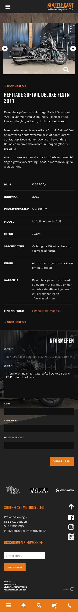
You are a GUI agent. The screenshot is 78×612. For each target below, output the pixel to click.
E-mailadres (11, 420)
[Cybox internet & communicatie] (72, 589)
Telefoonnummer (14, 437)
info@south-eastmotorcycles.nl (25, 531)
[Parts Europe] (39, 490)
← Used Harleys (15, 86)
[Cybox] (13, 490)
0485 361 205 (14, 526)
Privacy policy (10, 584)
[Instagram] (71, 527)
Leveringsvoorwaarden (15, 587)
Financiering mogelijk (46, 311)
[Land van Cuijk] (71, 536)
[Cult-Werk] (65, 490)
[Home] (61, 7)
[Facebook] (71, 517)
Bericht (8, 365)
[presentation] (5, 48)
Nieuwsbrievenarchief (15, 590)
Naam (7, 403)
